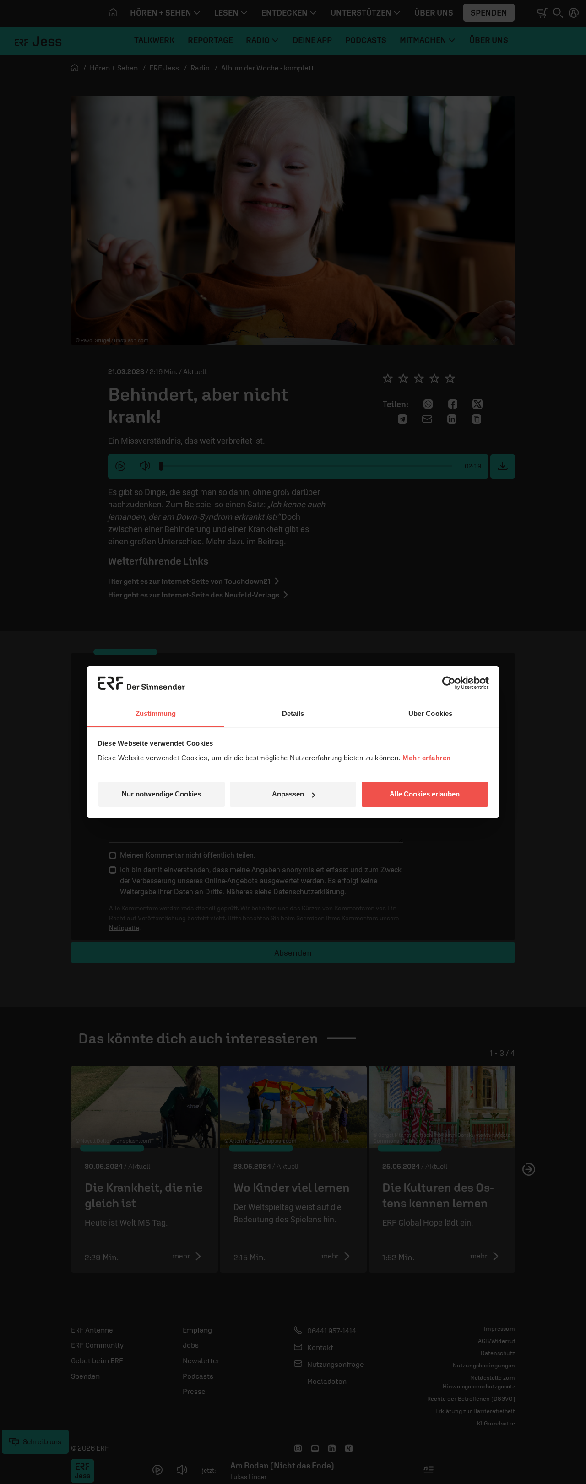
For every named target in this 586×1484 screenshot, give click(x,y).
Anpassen (288, 794)
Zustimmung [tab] (156, 713)
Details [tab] (293, 713)
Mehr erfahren (426, 758)
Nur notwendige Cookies (161, 794)
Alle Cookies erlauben (425, 794)
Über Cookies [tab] (430, 713)
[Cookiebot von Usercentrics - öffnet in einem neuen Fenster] (449, 683)
